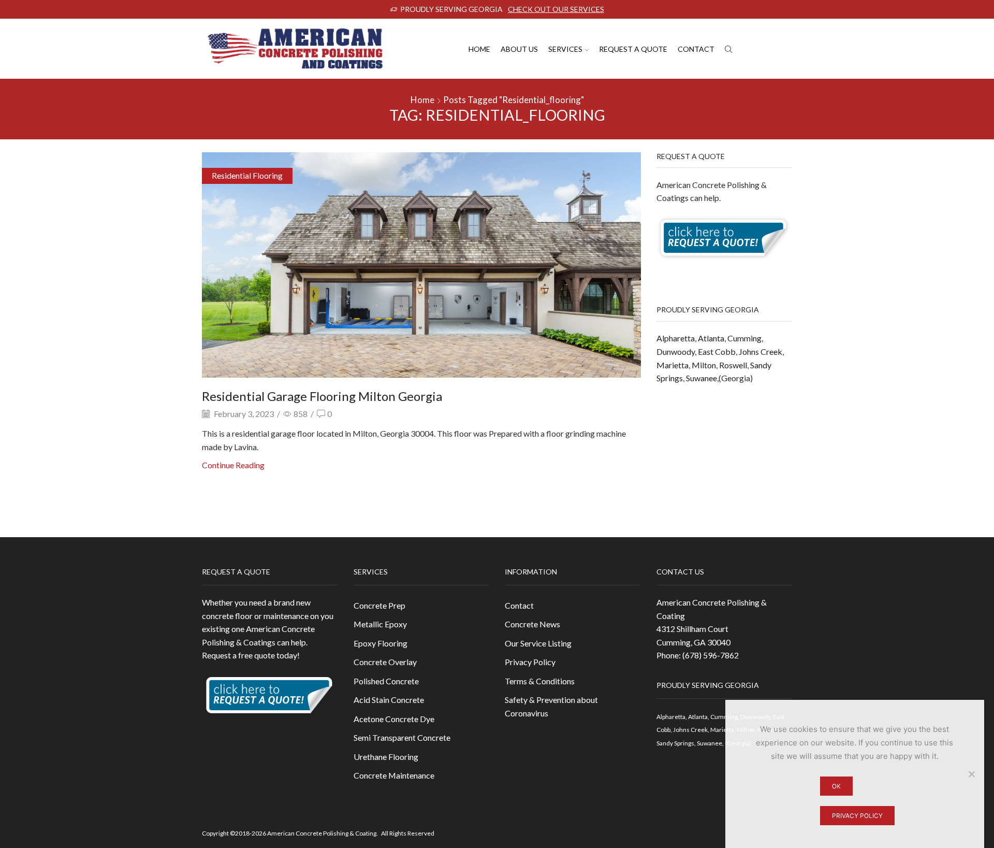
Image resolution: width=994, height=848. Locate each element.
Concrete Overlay (385, 662)
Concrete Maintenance (394, 775)
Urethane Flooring (386, 756)
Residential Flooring (247, 175)
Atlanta (711, 338)
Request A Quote (633, 49)
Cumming (744, 338)
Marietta (672, 365)
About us (519, 49)
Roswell (733, 365)
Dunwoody (675, 351)
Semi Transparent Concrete (402, 737)
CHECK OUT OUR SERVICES (556, 9)
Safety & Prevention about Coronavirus (551, 706)
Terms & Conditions (540, 681)
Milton (704, 365)
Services (565, 49)
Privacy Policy (530, 662)
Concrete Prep (379, 605)
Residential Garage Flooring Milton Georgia (322, 396)
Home (479, 49)
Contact (696, 49)
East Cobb (717, 351)
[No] (971, 774)
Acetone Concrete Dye (394, 719)
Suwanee (701, 378)
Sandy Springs (675, 743)
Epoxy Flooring (380, 643)
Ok (836, 786)
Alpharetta (675, 338)
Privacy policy (857, 816)
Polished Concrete (386, 681)
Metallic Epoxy (380, 624)
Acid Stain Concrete (389, 700)
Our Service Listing (538, 643)
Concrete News (532, 624)
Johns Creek (760, 351)
